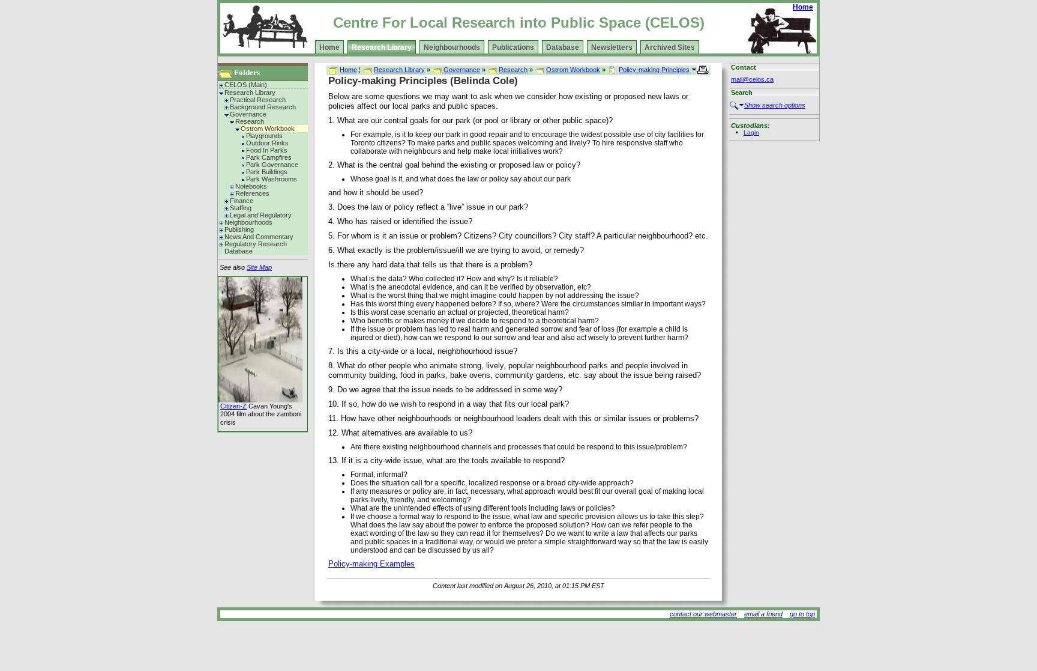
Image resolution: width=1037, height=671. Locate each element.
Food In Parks (266, 150)
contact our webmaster (703, 614)
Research (249, 121)
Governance (248, 114)
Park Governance (272, 164)
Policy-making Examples (371, 563)
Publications (513, 47)
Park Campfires (269, 157)
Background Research (263, 107)
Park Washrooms (271, 179)
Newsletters (612, 47)
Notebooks (251, 186)
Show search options (774, 105)
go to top (802, 614)
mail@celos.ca (752, 79)
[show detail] (694, 69)
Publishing (239, 229)
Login (751, 132)
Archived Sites (670, 47)
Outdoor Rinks (267, 143)
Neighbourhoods (452, 47)
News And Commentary (258, 236)
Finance (241, 200)
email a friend (763, 614)
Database (562, 47)
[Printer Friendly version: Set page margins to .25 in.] (704, 69)
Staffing (240, 207)
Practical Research (258, 99)
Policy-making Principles (654, 69)
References (252, 193)
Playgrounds (264, 135)
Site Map (259, 267)
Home (803, 7)
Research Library (382, 47)
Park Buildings (266, 171)
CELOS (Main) (245, 84)
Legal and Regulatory (261, 215)
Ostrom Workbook (268, 128)
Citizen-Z (233, 406)
